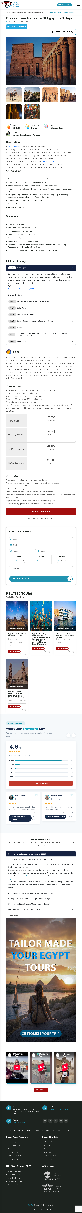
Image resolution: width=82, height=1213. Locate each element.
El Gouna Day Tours (49, 1156)
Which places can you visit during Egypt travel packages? (30, 899)
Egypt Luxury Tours (13, 1142)
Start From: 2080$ (63, 32)
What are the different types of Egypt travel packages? (29, 904)
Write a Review (42, 783)
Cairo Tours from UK (50, 1149)
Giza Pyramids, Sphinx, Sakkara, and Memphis (31, 301)
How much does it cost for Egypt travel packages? (27, 909)
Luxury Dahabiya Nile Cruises (16, 1181)
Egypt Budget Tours (13, 1159)
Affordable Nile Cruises (14, 1171)
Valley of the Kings (23, 876)
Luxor (16, 328)
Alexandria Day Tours (50, 1145)
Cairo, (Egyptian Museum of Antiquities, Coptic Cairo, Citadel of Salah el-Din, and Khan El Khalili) (40, 334)
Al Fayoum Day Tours (50, 1142)
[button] (68, 735)
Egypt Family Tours (13, 1145)
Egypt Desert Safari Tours (15, 1152)
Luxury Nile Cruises (13, 1178)
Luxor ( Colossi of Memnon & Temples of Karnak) (31, 321)
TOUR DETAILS (13, 651)
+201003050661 (19, 1123)
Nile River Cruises (13, 1149)
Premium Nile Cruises (14, 1185)
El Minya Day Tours (49, 1159)
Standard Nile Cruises (14, 1174)
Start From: (19, 629)
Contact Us (42, 1209)
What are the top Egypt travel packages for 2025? (27, 854)
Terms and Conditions (16, 1130)
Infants (62, 556)
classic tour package (15, 147)
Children (41, 556)
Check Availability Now (22, 579)
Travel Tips (69, 1130)
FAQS (49, 1209)
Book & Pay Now (41, 511)
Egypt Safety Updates (35, 1130)
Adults (19, 556)
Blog (33, 1209)
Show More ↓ (14, 915)
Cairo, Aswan (18, 308)
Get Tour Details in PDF (17, 26)
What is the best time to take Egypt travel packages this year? (31, 894)
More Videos (40, 1090)
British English (64, 5)
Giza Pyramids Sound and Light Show (22, 289)
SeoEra (30, 1205)
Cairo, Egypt (18, 268)
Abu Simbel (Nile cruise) (22, 315)
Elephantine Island (14, 879)
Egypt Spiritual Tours (14, 1156)
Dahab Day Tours (49, 1152)
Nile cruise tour (48, 161)
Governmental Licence (54, 1130)
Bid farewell (18, 341)
